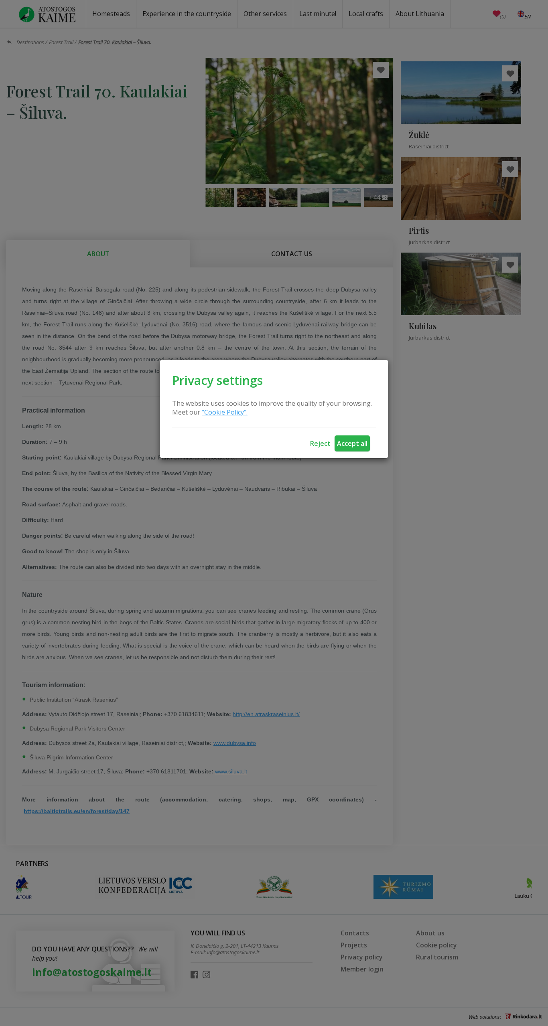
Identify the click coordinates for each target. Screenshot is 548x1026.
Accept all (352, 443)
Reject (320, 443)
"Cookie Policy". (225, 412)
